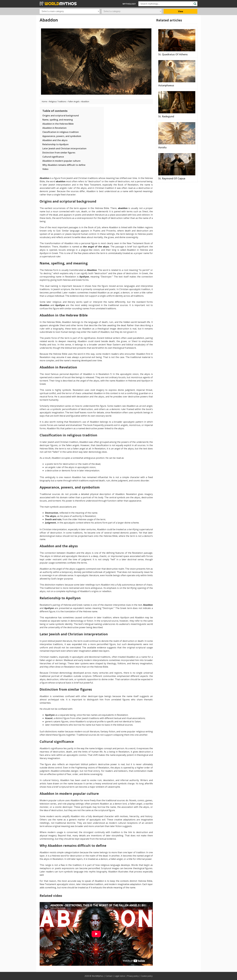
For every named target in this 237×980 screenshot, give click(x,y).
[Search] (195, 3)
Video (45, 169)
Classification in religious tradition (60, 132)
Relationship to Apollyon (55, 144)
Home (44, 101)
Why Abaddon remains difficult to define (63, 164)
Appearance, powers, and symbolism (61, 136)
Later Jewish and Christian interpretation (64, 148)
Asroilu (162, 147)
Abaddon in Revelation (54, 127)
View (180, 11)
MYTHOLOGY (129, 3)
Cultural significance (53, 156)
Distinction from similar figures (58, 152)
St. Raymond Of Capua (171, 178)
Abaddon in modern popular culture (61, 160)
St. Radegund (166, 116)
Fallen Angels (74, 101)
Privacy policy (133, 976)
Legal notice (120, 976)
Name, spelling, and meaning (57, 119)
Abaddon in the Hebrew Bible (58, 123)
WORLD (60, 3)
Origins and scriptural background (60, 115)
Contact (108, 976)
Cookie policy (147, 976)
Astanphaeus (166, 85)
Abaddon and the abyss (54, 140)
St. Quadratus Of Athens (173, 54)
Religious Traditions (57, 101)
